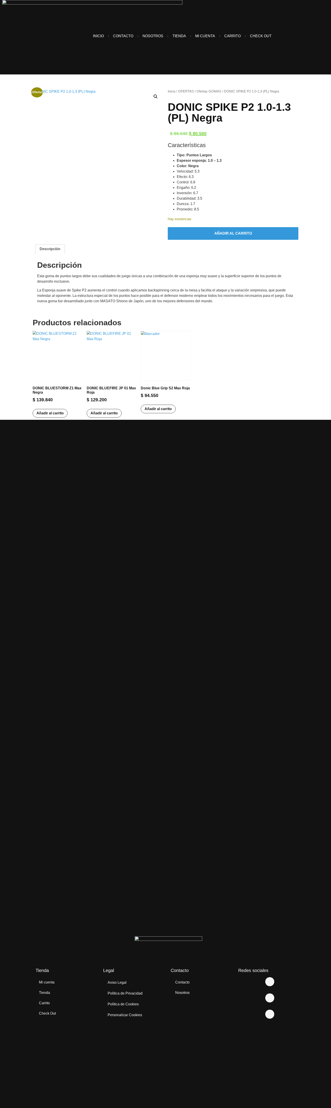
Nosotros (153, 36)
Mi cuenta (46, 982)
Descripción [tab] (50, 249)
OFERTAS (186, 91)
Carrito (232, 36)
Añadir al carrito (233, 233)
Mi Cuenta (205, 36)
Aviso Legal (117, 982)
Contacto (123, 36)
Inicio (98, 36)
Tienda (179, 36)
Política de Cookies (123, 1004)
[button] (156, 96)
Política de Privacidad (125, 993)
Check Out (261, 36)
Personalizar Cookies (125, 1015)
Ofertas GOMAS (209, 91)
